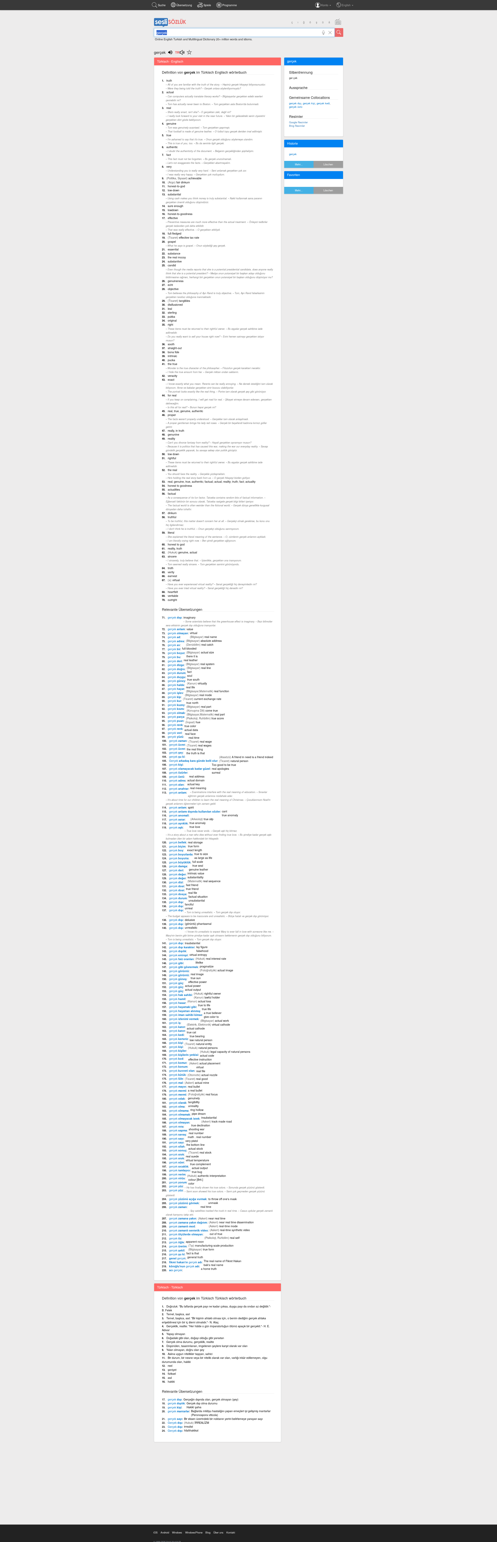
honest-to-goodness (180, 214)
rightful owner (212, 993)
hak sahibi (180, 995)
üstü (176, 776)
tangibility (194, 1102)
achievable (195, 178)
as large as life (203, 858)
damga (178, 866)
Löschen (328, 164)
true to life (204, 1005)
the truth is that (195, 753)
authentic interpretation (212, 1176)
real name (210, 637)
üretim (178, 1246)
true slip (208, 819)
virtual (176, 580)
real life (190, 687)
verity (171, 572)
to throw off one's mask (222, 1199)
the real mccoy (177, 257)
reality (171, 438)
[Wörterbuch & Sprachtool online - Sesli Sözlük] (170, 26)
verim (177, 1174)
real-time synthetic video (235, 1230)
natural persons (208, 1048)
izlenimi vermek (184, 1019)
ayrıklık (178, 823)
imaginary (189, 617)
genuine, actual (187, 552)
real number (196, 1133)
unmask (213, 1203)
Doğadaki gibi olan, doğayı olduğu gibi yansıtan (195, 1338)
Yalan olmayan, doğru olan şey (185, 1350)
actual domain (196, 780)
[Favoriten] (188, 54)
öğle (176, 1242)
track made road (222, 1121)
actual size (207, 652)
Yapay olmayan (175, 1334)
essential (173, 249)
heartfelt (173, 592)
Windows (177, 1532)
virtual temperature (197, 1160)
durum (176, 673)
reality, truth (175, 548)
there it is (192, 656)
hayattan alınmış (184, 1011)
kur (174, 701)
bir (174, 649)
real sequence (212, 881)
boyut (176, 653)
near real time (216, 1218)
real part (206, 706)
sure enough (175, 206)
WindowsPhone (193, 1532)
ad (174, 637)
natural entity (204, 1044)
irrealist (188, 1426)
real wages (204, 745)
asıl (170, 1378)
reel (170, 1366)
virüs (177, 1178)
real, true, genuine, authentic (185, 411)
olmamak (179, 1114)
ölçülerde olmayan (186, 1234)
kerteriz (178, 1039)
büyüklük (180, 862)
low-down (173, 190)
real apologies (220, 769)
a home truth (209, 1269)
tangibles (184, 301)
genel (177, 1258)
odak (177, 1098)
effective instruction (200, 1059)
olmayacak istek (184, 1118)
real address (196, 776)
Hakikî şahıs (194, 1407)
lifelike (199, 962)
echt (170, 285)
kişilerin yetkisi (183, 1055)
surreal (216, 772)
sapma (178, 1130)
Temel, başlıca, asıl (178, 1314)
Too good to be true (224, 765)
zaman (178, 741)
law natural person (201, 1040)
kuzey (176, 705)
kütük (177, 1075)
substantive (175, 261)
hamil (177, 999)
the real (172, 470)
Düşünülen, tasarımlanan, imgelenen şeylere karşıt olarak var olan (207, 1346)
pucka (171, 360)
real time (206, 1207)
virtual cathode (221, 1024)
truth (169, 80)
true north (192, 703)
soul (189, 675)
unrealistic (191, 927)
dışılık (177, 951)
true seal (197, 865)
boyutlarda (181, 854)
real (168, 108)
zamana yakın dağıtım (188, 1222)
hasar (177, 1003)
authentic (172, 147)
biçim (177, 846)
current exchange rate (207, 699)
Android (165, 1532)
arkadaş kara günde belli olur (193, 761)
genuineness (175, 281)
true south (193, 679)
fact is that (192, 1253)
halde (176, 685)
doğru (176, 669)
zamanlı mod (182, 1226)
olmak (176, 713)
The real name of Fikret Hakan (222, 1261)
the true (172, 364)
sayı (176, 1138)
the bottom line (195, 1145)
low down (173, 454)
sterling (172, 312)
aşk (176, 827)
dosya (177, 894)
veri (175, 733)
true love (194, 827)
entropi (178, 955)
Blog (207, 1532)
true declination (200, 1125)
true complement (200, 1164)
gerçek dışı (295, 103)
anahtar (178, 788)
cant (224, 811)
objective (173, 289)
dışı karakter (182, 947)
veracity (172, 376)
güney (176, 681)
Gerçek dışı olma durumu (202, 1403)
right (170, 324)
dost (176, 886)
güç (176, 983)
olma (177, 1106)
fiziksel (172, 1373)
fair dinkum (183, 182)
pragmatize (207, 966)
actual (170, 92)
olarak (177, 1103)
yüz (176, 1186)
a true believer (213, 1013)
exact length (194, 850)
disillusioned (175, 304)
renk (175, 725)
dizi (176, 882)
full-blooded (189, 648)
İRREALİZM (202, 1423)
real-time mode (228, 1226)
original (172, 320)
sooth (171, 344)
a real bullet (195, 1090)
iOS (155, 1532)
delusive (190, 920)
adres (176, 641)
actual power (193, 986)
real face (190, 734)
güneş (178, 979)
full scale (197, 862)
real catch (207, 644)
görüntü (179, 971)
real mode (205, 695)
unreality (193, 1106)
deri (175, 661)
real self (235, 1238)
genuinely (194, 1098)
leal (170, 309)
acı (175, 1270)
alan (176, 784)
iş (175, 1023)
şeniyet (172, 1370)
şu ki (177, 756)
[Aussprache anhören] (179, 54)
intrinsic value (196, 873)
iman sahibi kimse (185, 1015)
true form (193, 846)
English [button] (346, 5)
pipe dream (199, 1114)
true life (206, 1009)
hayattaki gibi (182, 1007)
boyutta (179, 858)
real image (197, 974)
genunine (173, 434)
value (190, 629)
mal (176, 1083)
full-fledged (174, 233)
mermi (177, 1090)
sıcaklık (178, 1166)
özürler (178, 772)
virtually (202, 683)
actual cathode (196, 1028)
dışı (175, 617)
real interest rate (216, 958)
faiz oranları (181, 959)
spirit (191, 807)
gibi (176, 963)
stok (176, 1154)
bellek (177, 842)
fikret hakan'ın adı (185, 1262)
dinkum (172, 513)
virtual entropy (198, 955)
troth (170, 568)
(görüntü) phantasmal (198, 924)
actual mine (202, 1083)
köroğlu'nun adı (184, 1266)
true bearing (197, 1036)
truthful (172, 517)
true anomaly (230, 815)
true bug (197, 1172)
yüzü (175, 737)
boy (176, 850)
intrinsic (172, 356)
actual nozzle (209, 1075)
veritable (173, 596)
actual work (222, 1021)
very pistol (191, 1141)
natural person (239, 761)
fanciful (189, 904)
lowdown (173, 210)
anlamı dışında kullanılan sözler (194, 811)
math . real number (199, 1137)
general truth (195, 1257)
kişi (176, 764)
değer (177, 874)
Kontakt (230, 1532)
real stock (205, 1152)
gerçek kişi (309, 103)
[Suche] (339, 32)
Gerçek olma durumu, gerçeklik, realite (190, 1342)
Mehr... (299, 164)
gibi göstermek (183, 967)
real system (207, 664)
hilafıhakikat (191, 1430)
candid (172, 265)
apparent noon (195, 1241)
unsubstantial (197, 900)
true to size (201, 854)
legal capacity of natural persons (230, 1052)
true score (217, 718)
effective (173, 218)
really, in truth (176, 430)
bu (174, 657)
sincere (172, 556)
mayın (177, 1086)
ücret (177, 744)
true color (190, 726)
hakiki (171, 1381)
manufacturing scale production (214, 1245)
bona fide (173, 352)
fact (168, 155)
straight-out (175, 348)
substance (174, 253)
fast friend (192, 885)
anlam (176, 629)
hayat (176, 689)
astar (177, 819)
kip (174, 697)
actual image (225, 970)
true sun (196, 978)
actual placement (209, 1063)
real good (202, 1079)
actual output (193, 989)
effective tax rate (189, 237)
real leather (191, 660)
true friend (192, 889)
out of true (216, 1234)
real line (206, 668)
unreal (189, 908)
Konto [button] (325, 5)
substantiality (195, 877)
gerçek (293, 154)
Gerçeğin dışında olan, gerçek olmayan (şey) (210, 1399)
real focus (212, 1094)
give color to (211, 1017)
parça (176, 717)
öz (175, 1238)
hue (198, 722)
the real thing (195, 749)
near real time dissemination (236, 1222)
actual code (207, 1055)
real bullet (194, 1086)
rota (176, 1126)
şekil (176, 1250)
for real (172, 395)
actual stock (195, 1148)
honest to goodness (180, 486)
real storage (195, 842)
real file (192, 893)
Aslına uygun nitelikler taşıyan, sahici (190, 1354)
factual (172, 493)
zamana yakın (182, 1218)
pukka (171, 316)
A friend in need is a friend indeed (252, 757)
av (174, 645)
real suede (192, 1156)
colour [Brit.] (195, 1179)
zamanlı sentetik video (188, 1230)
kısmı (176, 709)
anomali (179, 815)
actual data (191, 730)
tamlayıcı (179, 1170)
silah (177, 1146)
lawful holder (212, 997)
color (191, 1183)
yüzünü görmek (184, 1203)
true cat (191, 1032)
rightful (172, 458)
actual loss (204, 1001)
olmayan (178, 633)
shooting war (196, 1129)
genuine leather (198, 869)
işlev (175, 693)
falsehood (202, 951)
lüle (176, 1078)
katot (177, 1027)
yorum (178, 1182)
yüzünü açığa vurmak (188, 1199)
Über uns (218, 1532)
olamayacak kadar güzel (189, 769)
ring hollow (196, 1110)
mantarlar (178, 1411)
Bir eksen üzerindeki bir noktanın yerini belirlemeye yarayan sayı (223, 1419)
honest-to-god (176, 186)
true (168, 135)
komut (178, 1063)
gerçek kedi (323, 103)
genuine (171, 123)
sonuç (178, 1150)
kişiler (177, 1051)
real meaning (198, 788)
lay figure (202, 947)
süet (176, 1162)
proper (172, 415)
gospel (172, 241)
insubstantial (192, 943)
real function (221, 691)
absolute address (211, 641)
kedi (176, 1035)
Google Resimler (298, 122)
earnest (172, 576)
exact (171, 379)
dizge (176, 665)
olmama (179, 1110)
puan (176, 721)
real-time (194, 738)
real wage (206, 741)
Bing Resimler (297, 126)
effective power (197, 982)
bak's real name (213, 1265)
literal (171, 532)
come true (211, 710)
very (169, 166)
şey (176, 752)
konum (178, 1066)
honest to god (176, 544)
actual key (193, 784)
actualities (174, 489)
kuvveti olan (182, 1071)
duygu (176, 677)
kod (176, 1059)
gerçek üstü (295, 107)
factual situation (198, 896)
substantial (174, 194)
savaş (177, 1134)
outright (172, 600)
